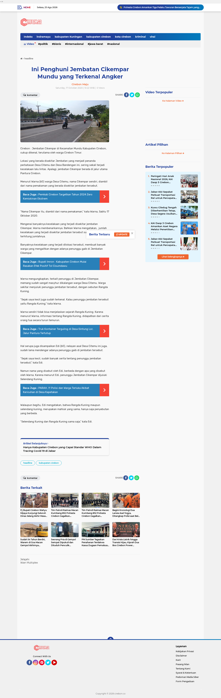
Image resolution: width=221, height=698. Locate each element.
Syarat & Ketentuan (186, 672)
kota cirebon (123, 36)
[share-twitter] (131, 94)
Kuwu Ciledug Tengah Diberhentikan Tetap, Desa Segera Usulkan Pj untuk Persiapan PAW (164, 210)
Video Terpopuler (159, 92)
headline (27, 463)
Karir (178, 660)
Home (27, 7)
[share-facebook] (126, 94)
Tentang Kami (183, 668)
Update (122, 234)
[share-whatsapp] (137, 94)
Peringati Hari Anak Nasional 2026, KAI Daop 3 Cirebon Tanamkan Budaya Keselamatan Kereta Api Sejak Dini (163, 179)
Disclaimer (181, 655)
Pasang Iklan (182, 664)
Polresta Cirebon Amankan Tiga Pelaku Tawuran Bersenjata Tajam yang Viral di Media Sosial (162, 7)
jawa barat (96, 44)
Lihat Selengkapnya (172, 256)
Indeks (28, 36)
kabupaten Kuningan (68, 36)
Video (30, 44)
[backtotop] (110, 640)
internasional (75, 44)
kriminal (140, 36)
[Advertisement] (80, 600)
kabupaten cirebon (98, 36)
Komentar (31, 95)
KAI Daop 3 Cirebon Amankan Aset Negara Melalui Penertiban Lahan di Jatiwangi (164, 226)
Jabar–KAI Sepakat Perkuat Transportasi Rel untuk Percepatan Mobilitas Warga (164, 195)
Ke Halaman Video (172, 100)
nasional (114, 44)
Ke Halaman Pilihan (172, 153)
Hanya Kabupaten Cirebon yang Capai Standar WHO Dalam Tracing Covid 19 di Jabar (62, 449)
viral (152, 36)
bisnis (57, 44)
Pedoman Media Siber (187, 677)
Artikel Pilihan (156, 145)
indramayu (44, 36)
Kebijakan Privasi (185, 651)
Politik (44, 44)
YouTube (56, 666)
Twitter (49, 666)
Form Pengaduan (185, 681)
